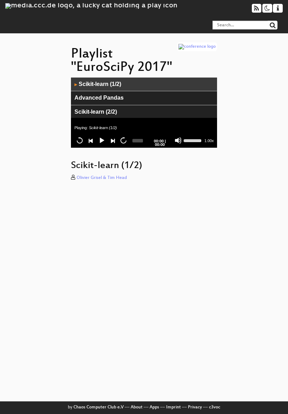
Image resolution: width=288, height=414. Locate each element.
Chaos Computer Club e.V (98, 407)
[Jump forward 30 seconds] (123, 140)
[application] (144, 113)
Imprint (173, 407)
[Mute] (178, 140)
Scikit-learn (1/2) (97, 84)
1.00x (209, 141)
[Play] (101, 140)
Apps (154, 407)
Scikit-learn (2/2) (95, 112)
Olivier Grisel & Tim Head (102, 177)
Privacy (195, 407)
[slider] (193, 140)
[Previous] (90, 140)
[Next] (112, 140)
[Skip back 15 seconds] (80, 140)
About (137, 407)
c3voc (214, 407)
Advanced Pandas (99, 98)
